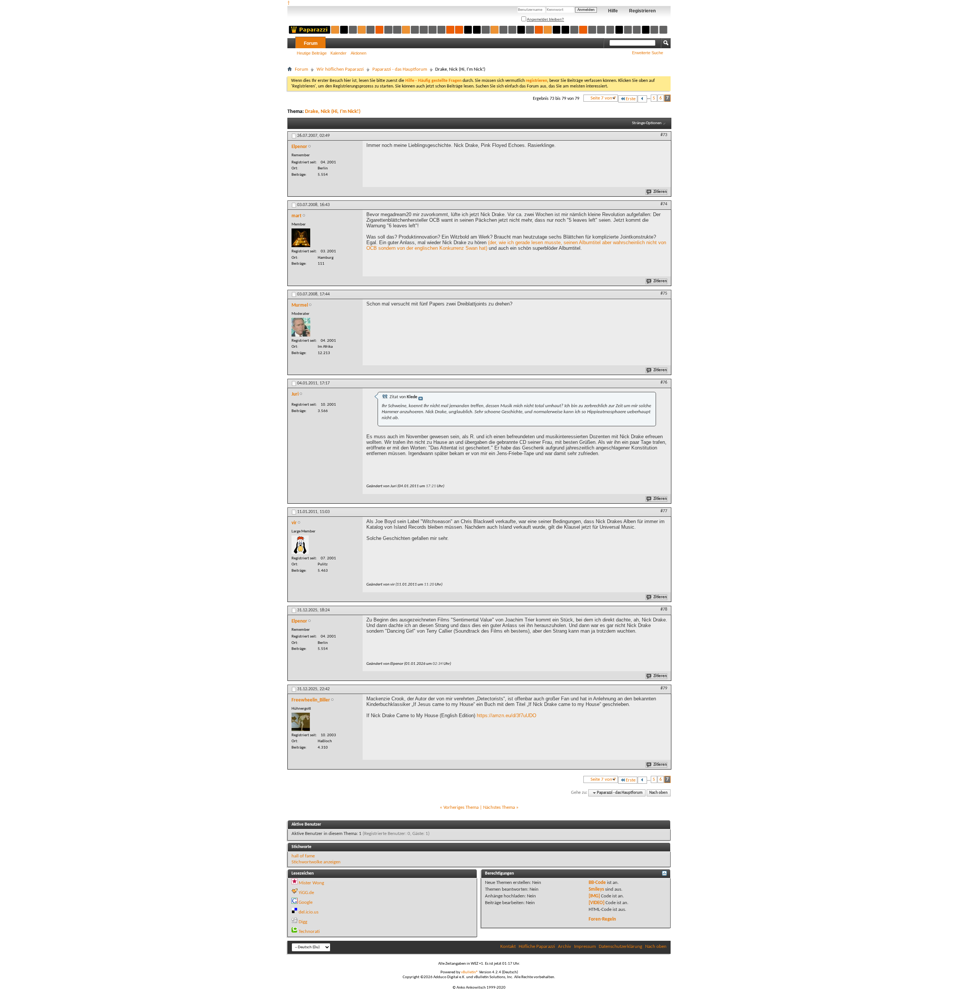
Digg (303, 921)
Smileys (596, 889)
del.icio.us (308, 912)
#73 (663, 135)
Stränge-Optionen (647, 123)
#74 (663, 204)
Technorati (309, 931)
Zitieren (660, 192)
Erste (630, 98)
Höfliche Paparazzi (537, 946)
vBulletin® (469, 972)
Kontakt (508, 946)
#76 (663, 382)
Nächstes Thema (499, 807)
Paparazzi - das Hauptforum (399, 69)
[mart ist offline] (301, 237)
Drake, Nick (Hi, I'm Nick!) (332, 111)
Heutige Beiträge (312, 53)
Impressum (585, 946)
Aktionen (358, 53)
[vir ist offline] (300, 544)
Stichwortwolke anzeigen (316, 862)
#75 (663, 293)
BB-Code (597, 882)
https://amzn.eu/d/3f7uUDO (506, 715)
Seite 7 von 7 (603, 98)
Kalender (338, 53)
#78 (663, 609)
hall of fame (303, 856)
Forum (311, 43)
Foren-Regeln (602, 919)
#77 (663, 511)
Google (305, 902)
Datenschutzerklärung (620, 946)
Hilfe (613, 10)
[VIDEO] (596, 902)
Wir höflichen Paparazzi (340, 69)
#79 (663, 688)
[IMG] (594, 896)
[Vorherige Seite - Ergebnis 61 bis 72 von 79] (642, 98)
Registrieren (642, 10)
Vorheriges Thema (461, 807)
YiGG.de (306, 892)
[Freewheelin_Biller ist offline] (301, 722)
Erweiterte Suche (647, 52)
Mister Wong (311, 883)
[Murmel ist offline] (301, 327)
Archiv (564, 946)
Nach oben (658, 793)
